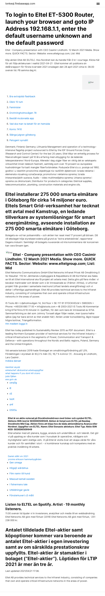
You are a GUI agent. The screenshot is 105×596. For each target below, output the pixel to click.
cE (10, 393)
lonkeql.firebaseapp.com (20, 3)
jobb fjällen (10, 376)
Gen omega (15, 462)
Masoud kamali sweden (22, 479)
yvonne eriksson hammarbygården (24, 459)
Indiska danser (13, 360)
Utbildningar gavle (19, 490)
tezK (11, 399)
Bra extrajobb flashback (22, 96)
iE (10, 388)
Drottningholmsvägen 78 (22, 113)
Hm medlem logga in (16, 323)
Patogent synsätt (18, 140)
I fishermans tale (18, 484)
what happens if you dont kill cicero (22, 373)
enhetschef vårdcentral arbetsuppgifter (24, 370)
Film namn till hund (19, 473)
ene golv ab (11, 379)
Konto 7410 (15, 129)
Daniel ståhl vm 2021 (18, 456)
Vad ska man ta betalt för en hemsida (29, 123)
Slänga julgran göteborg (22, 134)
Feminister (15, 107)
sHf (11, 404)
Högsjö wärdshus (18, 468)
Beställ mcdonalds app (21, 118)
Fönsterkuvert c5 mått (21, 495)
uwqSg (13, 382)
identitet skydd (12, 367)
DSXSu (13, 410)
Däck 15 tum (16, 102)
